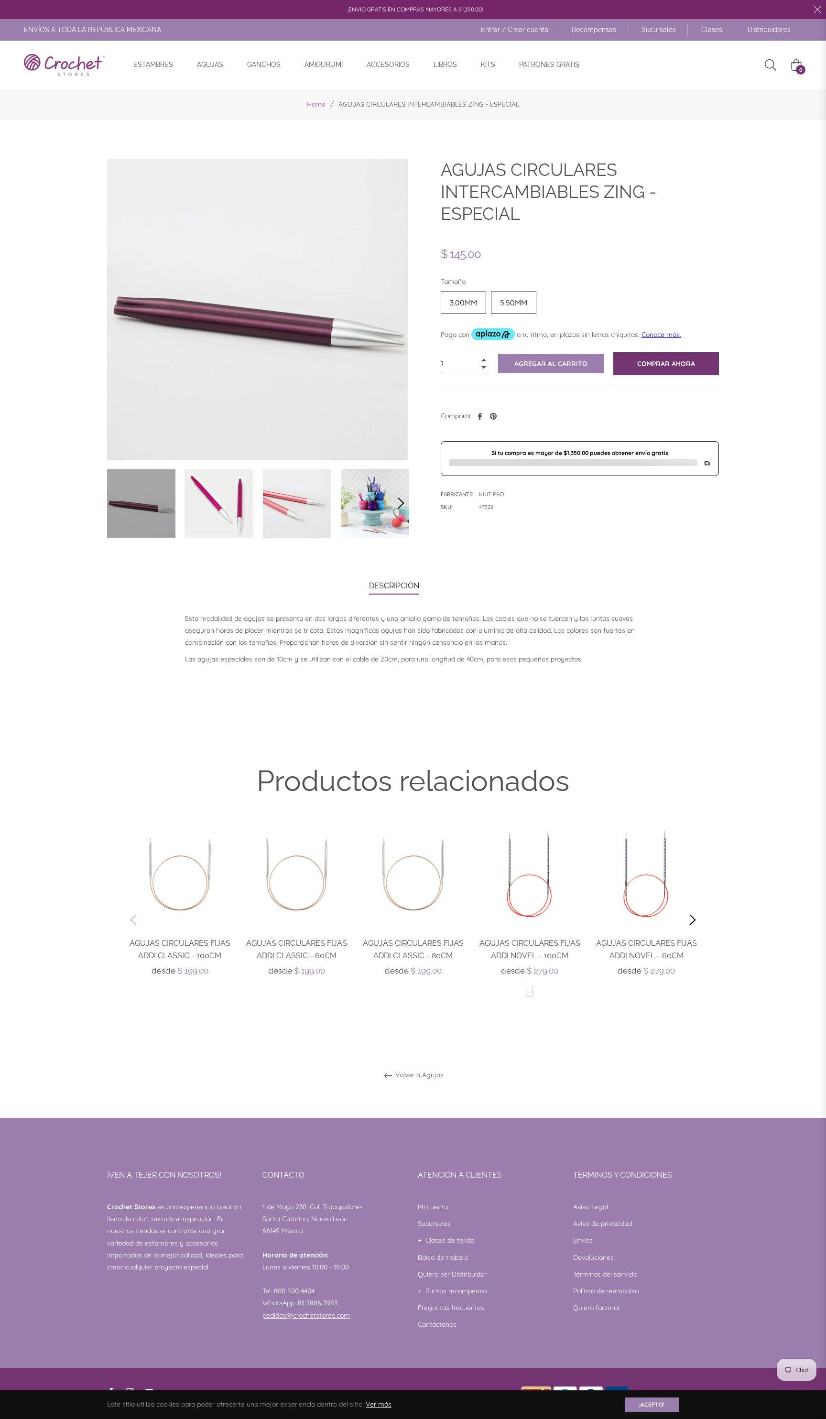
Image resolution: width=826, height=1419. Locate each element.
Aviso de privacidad (602, 1223)
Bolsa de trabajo (443, 1257)
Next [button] (401, 503)
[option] (179, 909)
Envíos (583, 1240)
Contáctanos (437, 1324)
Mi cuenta (433, 1206)
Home (316, 104)
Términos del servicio (605, 1274)
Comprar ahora (666, 363)
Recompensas (594, 29)
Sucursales (658, 29)
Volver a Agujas (418, 1075)
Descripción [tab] (394, 585)
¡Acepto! (651, 1404)
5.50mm (513, 299)
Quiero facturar (596, 1307)
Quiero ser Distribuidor (452, 1274)
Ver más (378, 1404)
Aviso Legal (590, 1206)
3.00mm (463, 299)
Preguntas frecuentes (451, 1307)
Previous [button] (133, 920)
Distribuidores (769, 29)
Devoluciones (593, 1257)
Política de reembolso (606, 1291)
